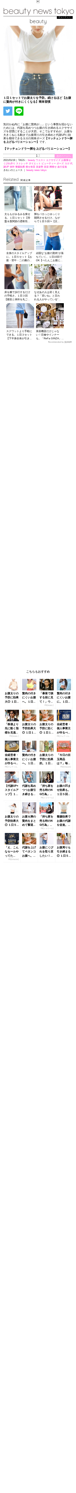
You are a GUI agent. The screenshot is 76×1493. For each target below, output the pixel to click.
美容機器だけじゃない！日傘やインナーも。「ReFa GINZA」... (50, 335)
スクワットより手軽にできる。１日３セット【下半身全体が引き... (19, 335)
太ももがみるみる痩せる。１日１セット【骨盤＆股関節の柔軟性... (17, 218)
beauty (32, 160)
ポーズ (61, 163)
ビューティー (49, 163)
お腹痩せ (66, 160)
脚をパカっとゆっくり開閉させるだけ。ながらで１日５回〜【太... (47, 218)
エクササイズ (53, 160)
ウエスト (41, 160)
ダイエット (35, 163)
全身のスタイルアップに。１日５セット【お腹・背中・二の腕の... (19, 257)
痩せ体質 (31, 166)
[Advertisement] (38, 503)
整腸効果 (20, 166)
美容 (46, 166)
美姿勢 (40, 166)
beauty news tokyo (36, 170)
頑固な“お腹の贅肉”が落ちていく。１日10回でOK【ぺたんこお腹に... (50, 257)
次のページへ (63, 156)
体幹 (12, 166)
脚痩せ (53, 166)
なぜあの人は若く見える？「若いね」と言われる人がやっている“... (47, 296)
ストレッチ (22, 163)
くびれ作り (9, 163)
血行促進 (62, 166)
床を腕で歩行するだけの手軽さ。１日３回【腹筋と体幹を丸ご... (17, 296)
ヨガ (67, 163)
